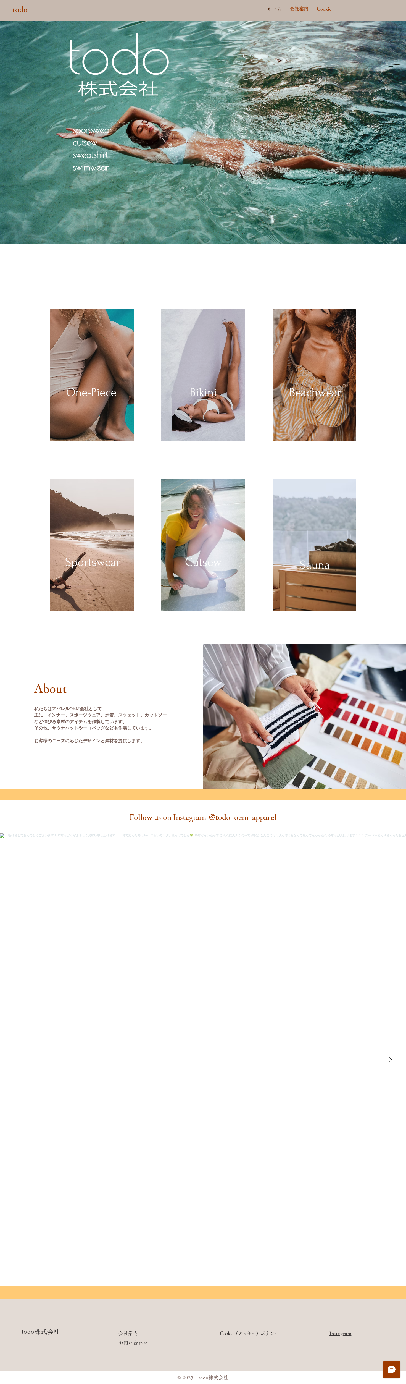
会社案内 (128, 1333)
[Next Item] (390, 1060)
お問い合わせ (133, 1342)
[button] (91, 392)
